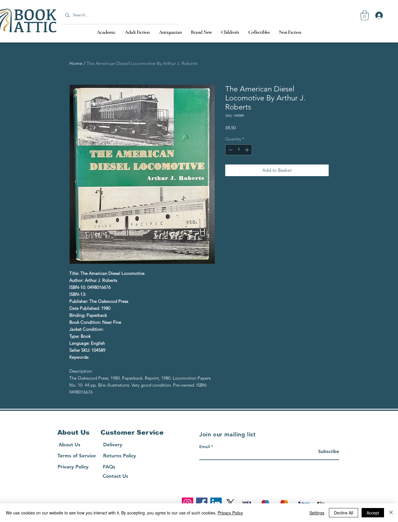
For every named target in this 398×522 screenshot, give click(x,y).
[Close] (391, 512)
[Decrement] (229, 150)
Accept (373, 513)
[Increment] (247, 150)
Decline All (343, 513)
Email (204, 447)
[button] (364, 15)
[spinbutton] (238, 150)
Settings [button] (316, 513)
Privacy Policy (230, 513)
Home (75, 63)
